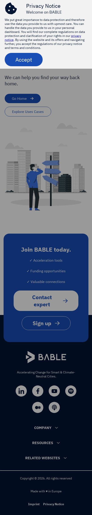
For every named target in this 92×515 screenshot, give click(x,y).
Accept (23, 59)
